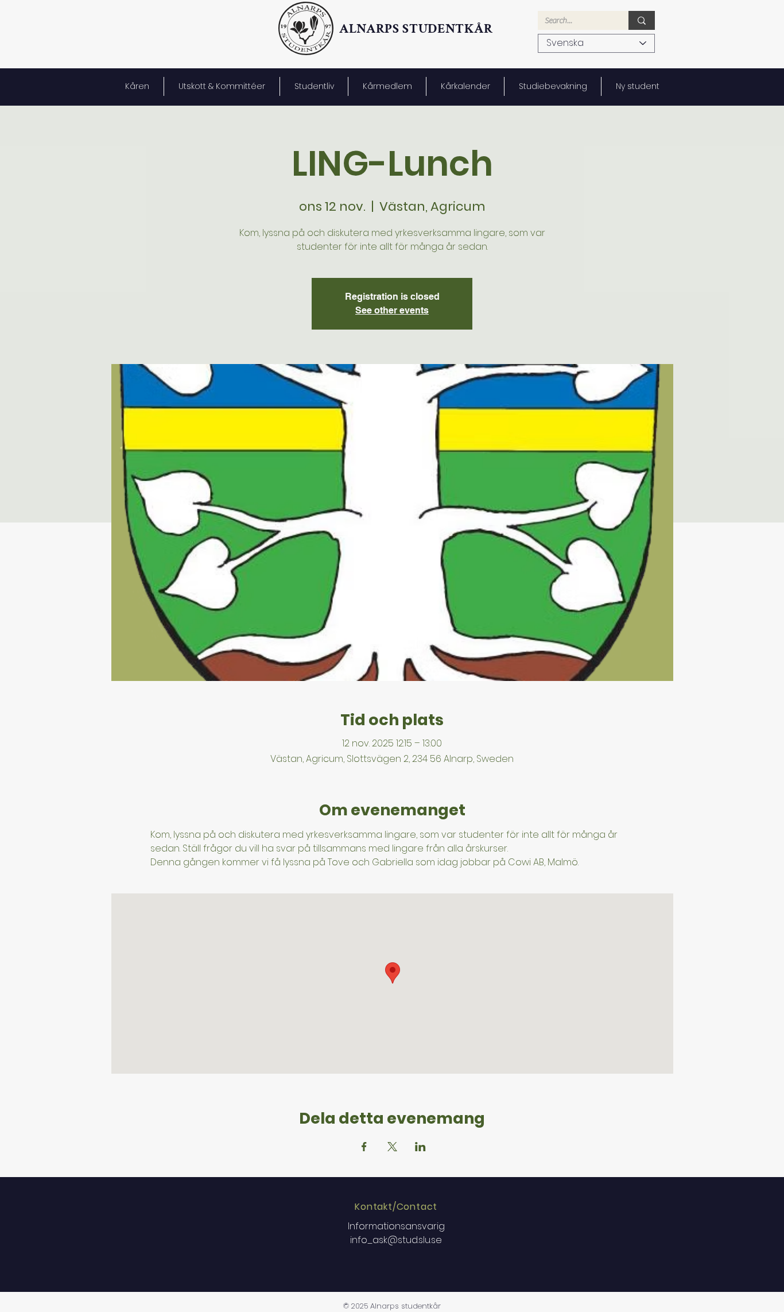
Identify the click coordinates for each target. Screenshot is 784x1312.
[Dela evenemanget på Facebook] (364, 1146)
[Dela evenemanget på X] (392, 1146)
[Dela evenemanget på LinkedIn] (420, 1146)
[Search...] (641, 20)
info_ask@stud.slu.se (396, 1240)
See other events (392, 310)
